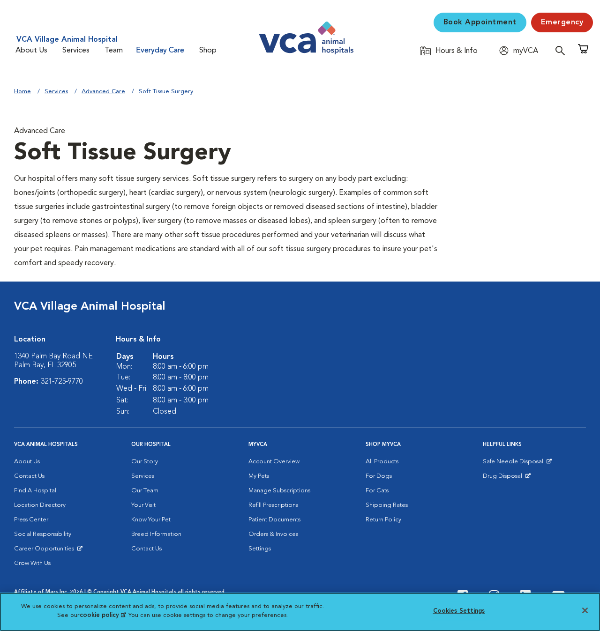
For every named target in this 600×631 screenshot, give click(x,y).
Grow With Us (32, 563)
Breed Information (156, 534)
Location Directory (40, 505)
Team (114, 50)
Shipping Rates (387, 505)
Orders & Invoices (273, 534)
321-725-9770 (62, 382)
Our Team (144, 491)
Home (22, 92)
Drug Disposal (506, 478)
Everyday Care (160, 50)
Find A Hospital (35, 491)
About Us (31, 50)
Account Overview (274, 462)
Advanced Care (103, 92)
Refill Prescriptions (273, 505)
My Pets (258, 476)
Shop (208, 50)
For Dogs (379, 476)
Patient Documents (274, 520)
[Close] (585, 610)
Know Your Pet (151, 520)
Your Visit (143, 505)
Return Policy (383, 520)
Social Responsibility (42, 534)
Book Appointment (480, 22)
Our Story (144, 462)
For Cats (377, 491)
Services (76, 50)
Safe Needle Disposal (514, 464)
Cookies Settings (459, 611)
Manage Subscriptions (279, 491)
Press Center (31, 520)
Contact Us (29, 476)
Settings (259, 549)
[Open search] (562, 50)
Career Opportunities (45, 551)
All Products (382, 462)
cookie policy (103, 615)
